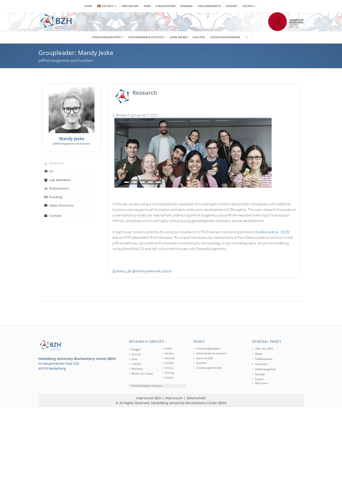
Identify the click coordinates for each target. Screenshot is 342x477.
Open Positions (61, 205)
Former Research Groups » (147, 385)
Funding (55, 197)
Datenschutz (196, 398)
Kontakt (232, 6)
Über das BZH (130, 6)
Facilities (199, 37)
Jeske (134, 359)
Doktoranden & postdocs (146, 37)
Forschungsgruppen (106, 37)
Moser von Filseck (142, 373)
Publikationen (165, 6)
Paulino (169, 353)
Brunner (136, 354)
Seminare (186, 6)
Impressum (174, 398)
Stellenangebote (209, 6)
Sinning (169, 372)
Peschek (170, 358)
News (147, 6)
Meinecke (137, 368)
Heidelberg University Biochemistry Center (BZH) (188, 403)
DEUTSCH (108, 6)
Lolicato (136, 363)
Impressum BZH (148, 398)
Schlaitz (169, 363)
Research (56, 163)
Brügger (136, 349)
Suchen (247, 6)
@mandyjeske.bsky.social (152, 271)
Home (88, 6)
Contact (55, 215)
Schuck (169, 367)
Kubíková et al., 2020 (272, 232)
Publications (58, 188)
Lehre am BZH (179, 37)
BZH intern (261, 383)
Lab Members (59, 180)
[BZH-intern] (247, 37)
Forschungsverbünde (225, 37)
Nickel (168, 348)
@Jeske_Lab (121, 271)
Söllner (169, 377)
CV (51, 171)
